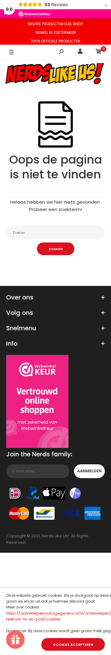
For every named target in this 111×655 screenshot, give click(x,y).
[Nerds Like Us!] (55, 74)
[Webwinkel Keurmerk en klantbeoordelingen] (37, 402)
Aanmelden (89, 471)
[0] (99, 52)
